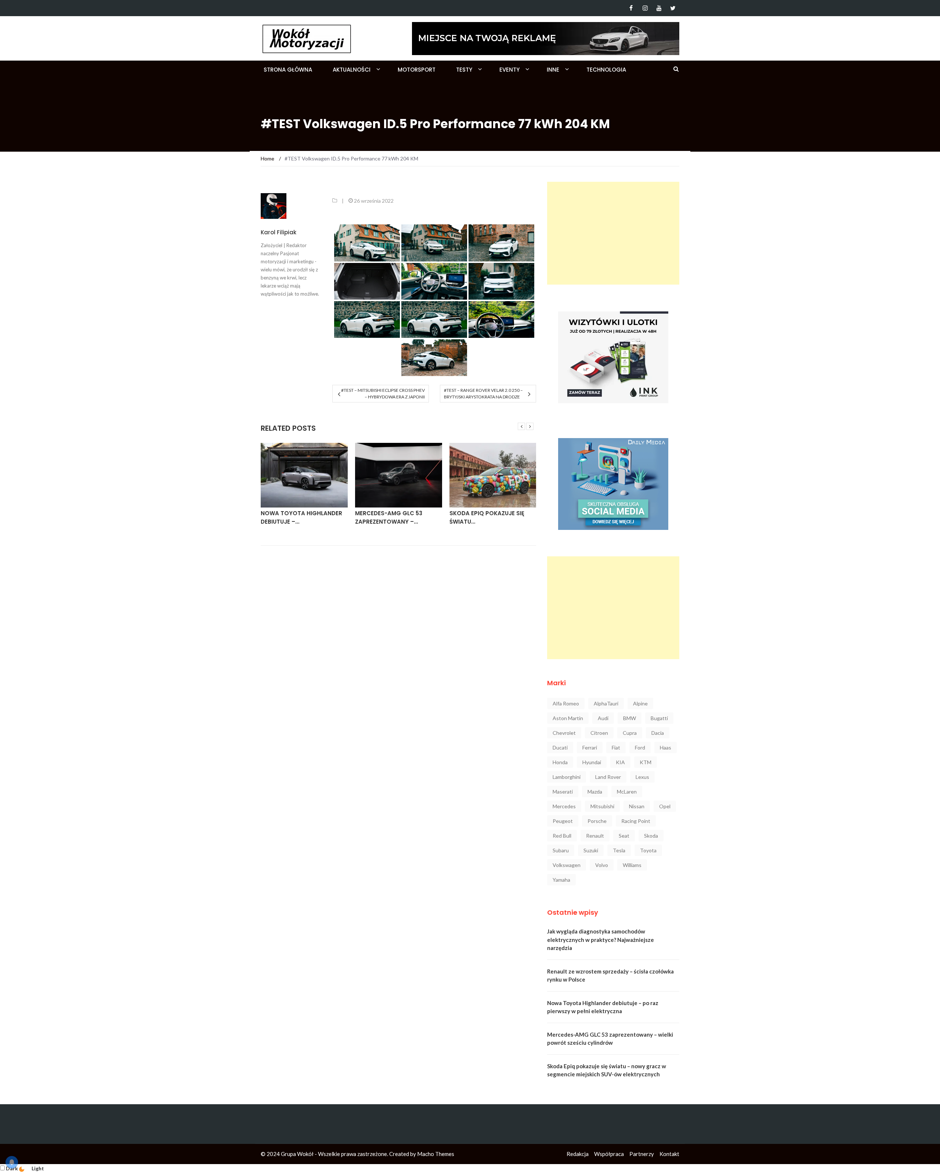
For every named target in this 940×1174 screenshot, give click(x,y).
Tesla (619, 850)
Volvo (601, 865)
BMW (629, 718)
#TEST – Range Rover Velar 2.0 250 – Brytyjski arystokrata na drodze (483, 393)
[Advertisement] (613, 233)
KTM (645, 762)
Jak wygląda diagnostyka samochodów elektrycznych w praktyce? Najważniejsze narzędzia (600, 939)
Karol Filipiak (278, 232)
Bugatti (659, 718)
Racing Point (635, 821)
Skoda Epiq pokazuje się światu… (486, 517)
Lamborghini (567, 777)
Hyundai (591, 762)
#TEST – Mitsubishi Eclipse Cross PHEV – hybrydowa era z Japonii (382, 393)
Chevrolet (564, 733)
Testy (464, 69)
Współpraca (609, 1153)
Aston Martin (568, 718)
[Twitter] (672, 8)
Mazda (595, 791)
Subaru (561, 850)
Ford (640, 747)
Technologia (606, 69)
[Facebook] (631, 8)
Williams (632, 865)
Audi (603, 718)
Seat (624, 835)
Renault (595, 835)
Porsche (597, 821)
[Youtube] (658, 8)
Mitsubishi (602, 806)
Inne (553, 69)
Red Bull (562, 835)
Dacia (657, 733)
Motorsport (416, 69)
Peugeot (563, 821)
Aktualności (351, 69)
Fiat (616, 747)
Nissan (636, 806)
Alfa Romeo (566, 703)
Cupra (630, 733)
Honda (560, 762)
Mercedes (564, 806)
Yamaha (561, 880)
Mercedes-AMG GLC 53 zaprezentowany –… (388, 517)
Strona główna (288, 69)
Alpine (640, 703)
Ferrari (589, 747)
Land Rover (608, 777)
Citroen (599, 733)
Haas (665, 747)
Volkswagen (567, 865)
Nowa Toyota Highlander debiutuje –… (301, 517)
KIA (620, 762)
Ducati (560, 747)
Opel (664, 806)
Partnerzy (641, 1153)
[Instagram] (645, 8)
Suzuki (590, 850)
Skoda (651, 835)
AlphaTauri (606, 703)
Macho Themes (435, 1153)
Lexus (642, 777)
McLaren (627, 791)
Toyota (648, 850)
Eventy (509, 69)
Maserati (563, 791)
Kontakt (669, 1153)
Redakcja (578, 1153)
